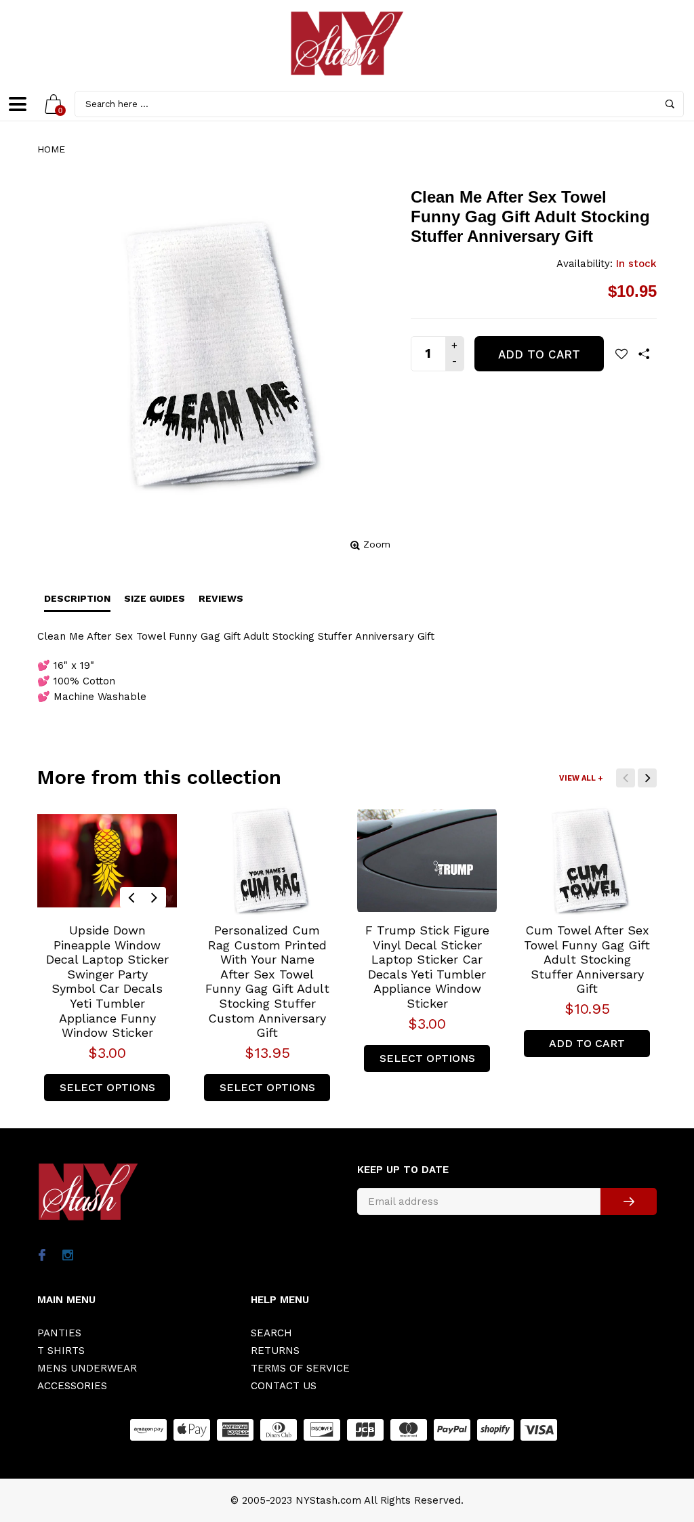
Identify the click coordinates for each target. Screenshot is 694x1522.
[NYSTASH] (347, 43)
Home (51, 149)
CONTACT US (284, 1386)
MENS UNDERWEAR (87, 1368)
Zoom (376, 544)
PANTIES (59, 1333)
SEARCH (271, 1333)
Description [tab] (77, 598)
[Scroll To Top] (657, 1429)
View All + (581, 778)
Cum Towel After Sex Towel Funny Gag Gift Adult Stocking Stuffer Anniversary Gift (587, 959)
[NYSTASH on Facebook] (41, 1256)
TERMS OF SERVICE (300, 1368)
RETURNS (275, 1350)
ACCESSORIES (72, 1386)
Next (647, 777)
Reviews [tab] (221, 598)
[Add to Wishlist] (621, 354)
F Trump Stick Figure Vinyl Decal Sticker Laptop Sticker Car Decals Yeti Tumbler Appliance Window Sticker (427, 966)
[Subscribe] (628, 1201)
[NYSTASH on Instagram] (67, 1256)
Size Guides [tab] (154, 598)
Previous (625, 777)
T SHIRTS (61, 1350)
